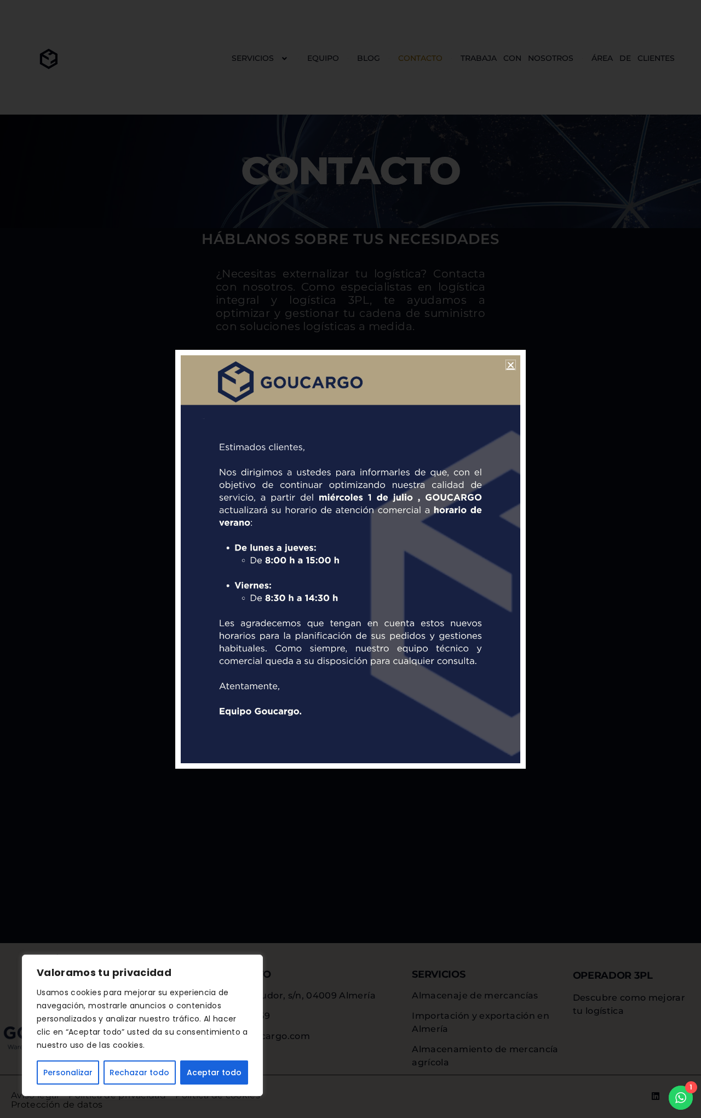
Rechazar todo (139, 1072)
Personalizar (68, 1072)
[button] (511, 365)
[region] (142, 1025)
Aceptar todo (214, 1072)
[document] (350, 559)
